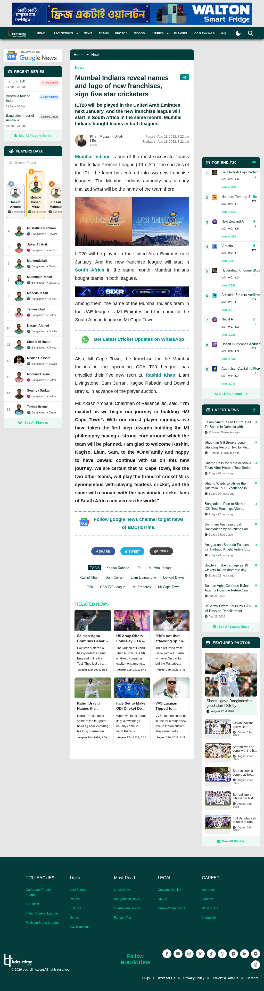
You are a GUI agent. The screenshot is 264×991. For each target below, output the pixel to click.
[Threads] (255, 964)
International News (127, 908)
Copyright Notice (169, 890)
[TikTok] (211, 953)
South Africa (89, 270)
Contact (207, 899)
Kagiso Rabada (117, 568)
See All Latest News (233, 627)
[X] (200, 953)
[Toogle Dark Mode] (238, 33)
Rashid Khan (160, 375)
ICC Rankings (204, 33)
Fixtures (75, 908)
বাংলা (223, 33)
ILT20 (89, 587)
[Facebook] (166, 953)
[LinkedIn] (244, 953)
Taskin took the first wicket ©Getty (243, 725)
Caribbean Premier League (39, 892)
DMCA (162, 899)
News (88, 33)
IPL (139, 568)
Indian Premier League (42, 913)
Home (41, 33)
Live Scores (78, 890)
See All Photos (233, 841)
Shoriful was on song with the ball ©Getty (245, 749)
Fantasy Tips (123, 917)
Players (180, 33)
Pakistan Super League (42, 923)
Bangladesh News (127, 899)
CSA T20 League (112, 587)
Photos (121, 33)
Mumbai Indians (93, 156)
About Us (208, 890)
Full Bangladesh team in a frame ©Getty (244, 820)
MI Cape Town (168, 587)
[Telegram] (255, 953)
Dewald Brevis (174, 577)
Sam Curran (114, 577)
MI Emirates (142, 587)
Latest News (122, 890)
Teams (104, 33)
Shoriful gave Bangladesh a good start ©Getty (229, 703)
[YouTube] (178, 953)
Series (74, 917)
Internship (209, 917)
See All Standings (228, 394)
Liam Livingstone (143, 577)
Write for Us (210, 908)
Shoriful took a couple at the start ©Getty (243, 772)
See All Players (36, 423)
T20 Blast (32, 904)
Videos (139, 33)
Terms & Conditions (171, 908)
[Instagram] (189, 953)
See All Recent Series (35, 136)
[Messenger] (233, 953)
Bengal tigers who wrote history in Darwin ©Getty (245, 796)
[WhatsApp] (222, 953)
